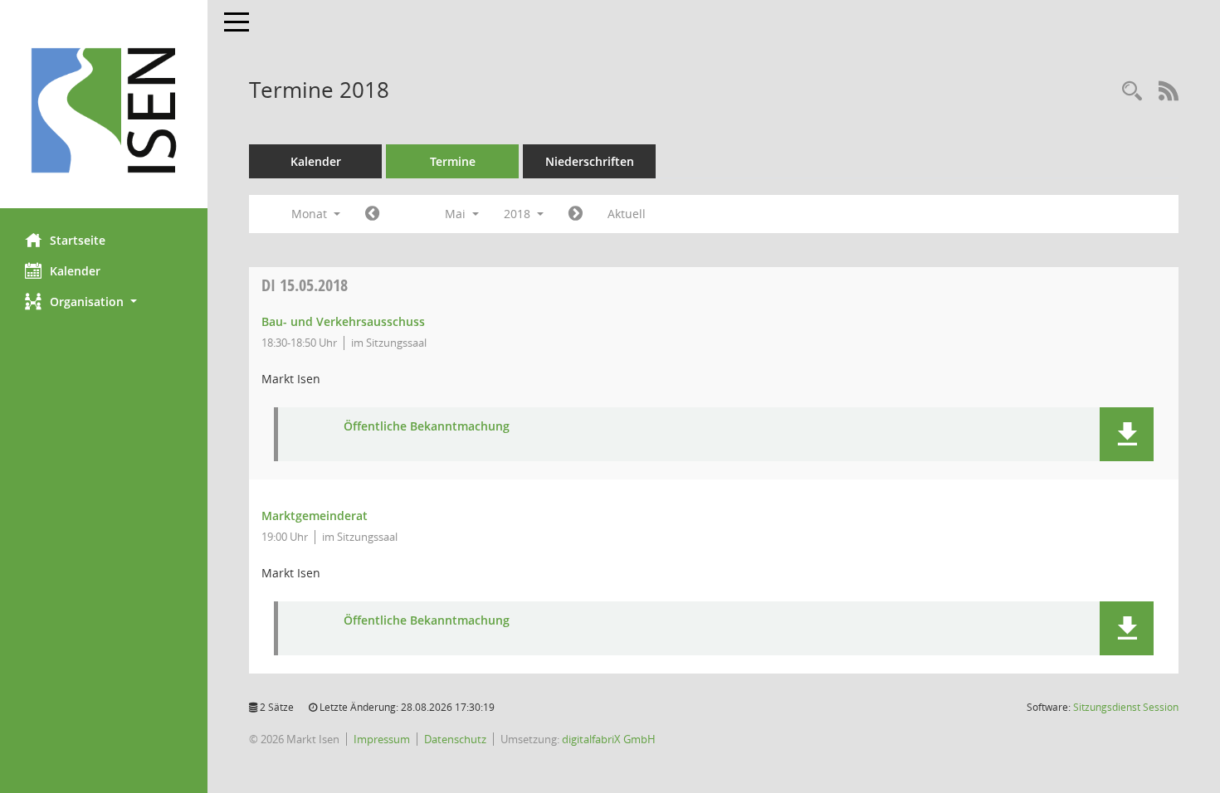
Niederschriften (589, 161)
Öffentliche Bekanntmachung (427, 427)
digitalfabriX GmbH (609, 739)
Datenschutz (455, 739)
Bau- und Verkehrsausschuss (343, 321)
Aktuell (627, 213)
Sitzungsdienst (1126, 707)
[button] (103, 301)
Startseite (77, 240)
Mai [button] (457, 213)
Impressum (382, 739)
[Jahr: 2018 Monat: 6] (575, 214)
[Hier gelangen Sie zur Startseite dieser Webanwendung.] (103, 110)
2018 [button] (519, 213)
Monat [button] (310, 213)
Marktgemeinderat (314, 515)
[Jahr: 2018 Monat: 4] (372, 214)
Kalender (75, 271)
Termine (453, 161)
